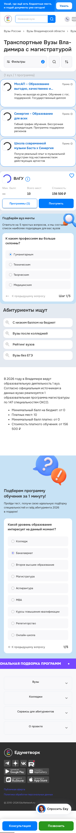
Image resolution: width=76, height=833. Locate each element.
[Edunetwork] (8, 19)
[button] (38, 683)
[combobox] (34, 19)
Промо (66, 84)
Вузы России (12, 31)
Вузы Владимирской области (46, 31)
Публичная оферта (14, 789)
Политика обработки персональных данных (28, 794)
